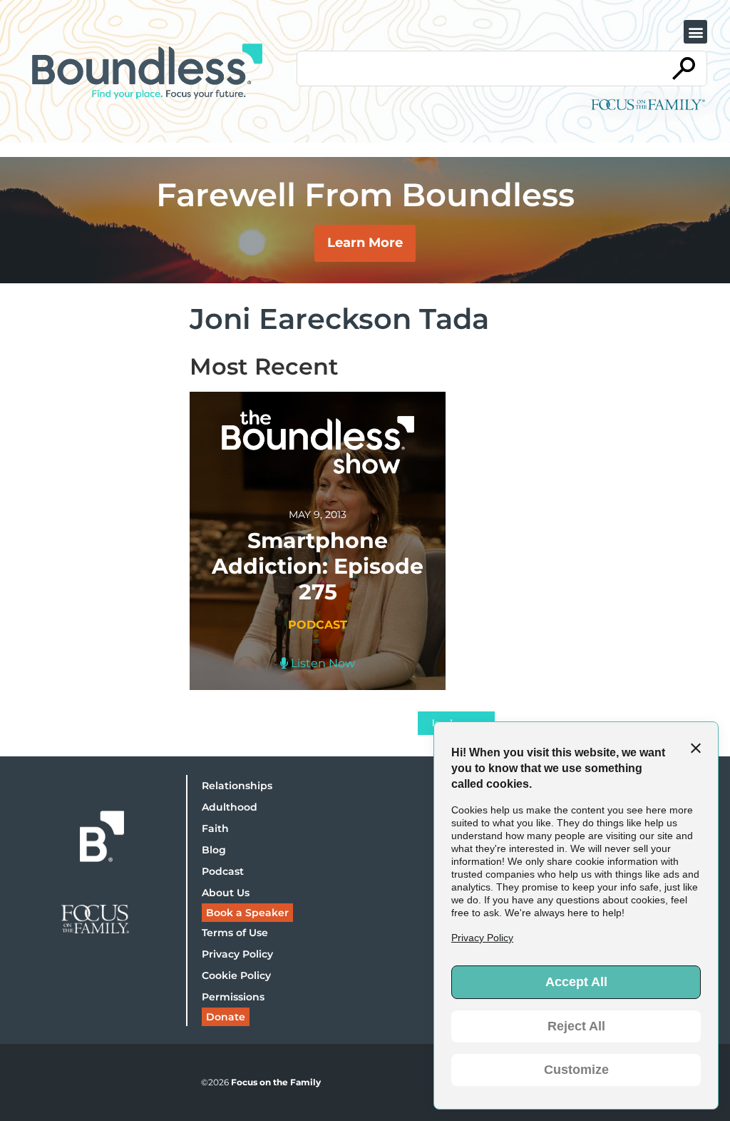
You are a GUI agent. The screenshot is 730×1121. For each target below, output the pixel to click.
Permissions (233, 996)
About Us (226, 892)
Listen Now (321, 663)
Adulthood (229, 807)
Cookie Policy (236, 975)
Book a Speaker (247, 912)
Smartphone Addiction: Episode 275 (317, 566)
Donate (225, 1016)
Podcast (223, 871)
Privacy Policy (237, 954)
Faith (215, 828)
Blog (214, 849)
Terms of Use (235, 932)
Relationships (237, 785)
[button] (695, 32)
